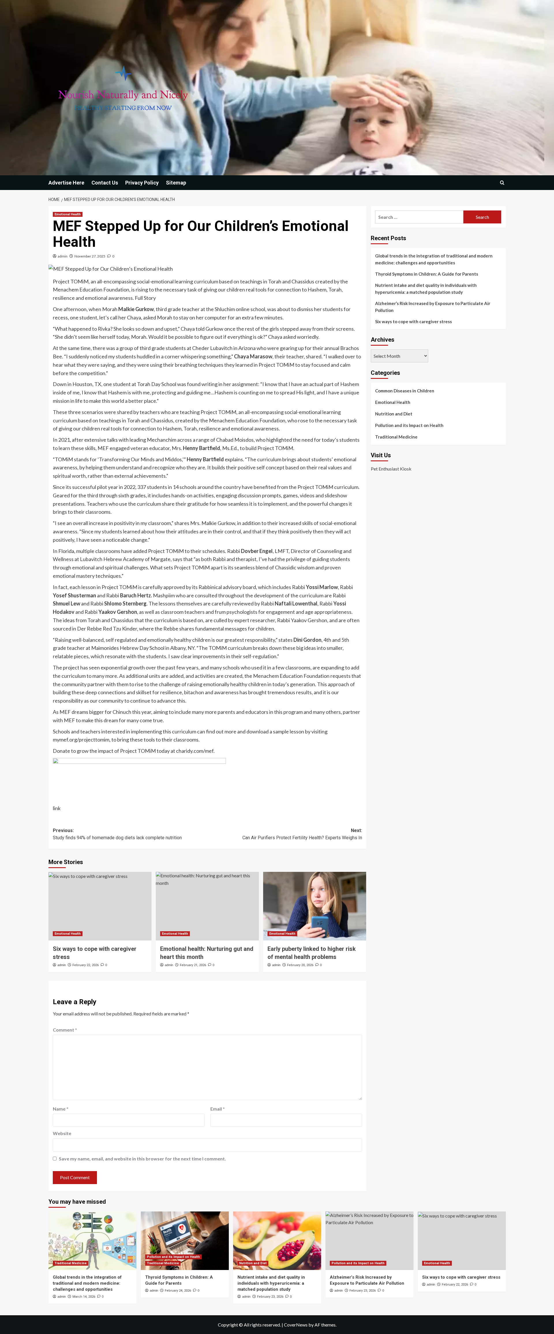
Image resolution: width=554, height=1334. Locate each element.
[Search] (502, 183)
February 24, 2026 (178, 1290)
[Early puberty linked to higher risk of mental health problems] (314, 906)
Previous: (117, 834)
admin (63, 256)
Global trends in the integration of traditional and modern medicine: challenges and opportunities (434, 259)
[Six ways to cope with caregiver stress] (99, 906)
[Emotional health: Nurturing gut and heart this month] (207, 906)
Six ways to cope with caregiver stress (413, 321)
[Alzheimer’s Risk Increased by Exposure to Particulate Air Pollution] (369, 1240)
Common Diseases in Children (404, 390)
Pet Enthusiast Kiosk (391, 468)
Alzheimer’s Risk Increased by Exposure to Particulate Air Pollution (432, 307)
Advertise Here (66, 183)
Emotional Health (68, 214)
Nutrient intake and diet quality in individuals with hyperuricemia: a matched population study (426, 289)
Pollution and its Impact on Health (409, 425)
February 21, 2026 (193, 965)
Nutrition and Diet (393, 413)
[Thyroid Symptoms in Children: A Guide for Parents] (185, 1240)
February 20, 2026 (300, 965)
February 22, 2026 (85, 965)
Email (217, 1108)
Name (60, 1108)
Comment (65, 1029)
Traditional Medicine (396, 436)
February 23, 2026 (270, 1297)
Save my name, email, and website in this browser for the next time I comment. (142, 1158)
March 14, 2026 (83, 1297)
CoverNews (296, 1324)
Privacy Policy (142, 183)
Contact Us (104, 183)
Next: (302, 834)
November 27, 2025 (89, 256)
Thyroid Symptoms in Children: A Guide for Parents (426, 273)
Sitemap (176, 183)
